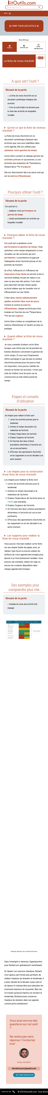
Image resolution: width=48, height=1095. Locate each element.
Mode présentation (38, 47)
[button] (24, 1075)
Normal (9, 47)
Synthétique (24, 47)
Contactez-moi (6, 1091)
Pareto (11, 502)
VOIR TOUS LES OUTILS (24, 26)
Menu (6, 13)
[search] (39, 7)
